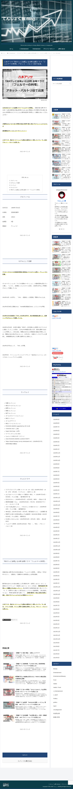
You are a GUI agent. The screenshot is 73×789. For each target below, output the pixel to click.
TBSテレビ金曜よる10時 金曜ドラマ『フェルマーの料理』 (25, 189)
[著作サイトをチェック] (60, 229)
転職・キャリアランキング (59, 371)
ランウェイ (13, 185)
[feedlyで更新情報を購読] (62, 229)
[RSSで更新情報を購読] (64, 229)
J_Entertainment (7, 619)
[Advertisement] (24, 163)
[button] (70, 83)
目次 (23, 177)
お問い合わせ (57, 784)
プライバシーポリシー (67, 784)
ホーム (51, 784)
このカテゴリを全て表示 (61, 404)
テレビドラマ (13, 187)
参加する (69, 406)
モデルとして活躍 (15, 182)
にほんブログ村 (56, 318)
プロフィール (13, 180)
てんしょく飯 (61, 201)
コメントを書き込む (25, 761)
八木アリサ (15, 619)
